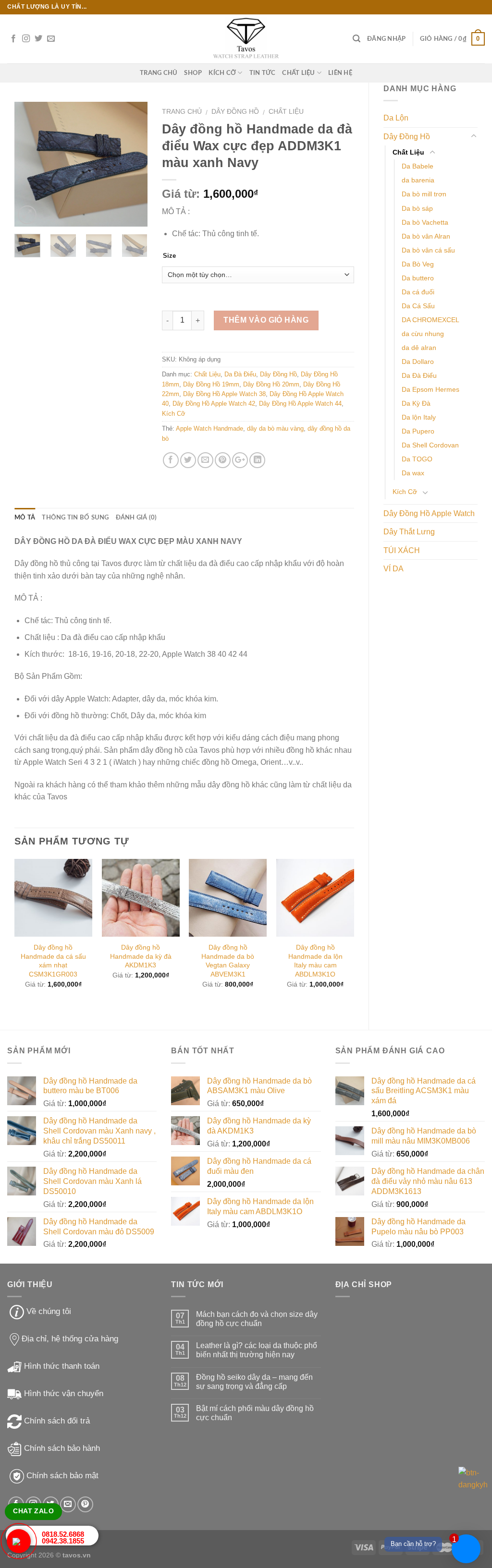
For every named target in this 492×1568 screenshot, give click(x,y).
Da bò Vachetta (425, 222)
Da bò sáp (417, 208)
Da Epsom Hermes (430, 389)
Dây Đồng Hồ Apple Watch (429, 513)
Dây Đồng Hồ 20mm (271, 384)
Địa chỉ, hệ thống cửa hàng (70, 1338)
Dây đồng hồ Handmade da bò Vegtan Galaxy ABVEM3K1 (227, 960)
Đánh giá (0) (136, 517)
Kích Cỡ (222, 73)
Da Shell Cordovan (430, 445)
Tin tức (262, 73)
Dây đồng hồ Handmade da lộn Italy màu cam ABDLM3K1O (315, 960)
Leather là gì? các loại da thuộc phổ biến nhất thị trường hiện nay (256, 1350)
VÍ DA (393, 569)
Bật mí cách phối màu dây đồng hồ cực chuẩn (255, 1413)
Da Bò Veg (418, 264)
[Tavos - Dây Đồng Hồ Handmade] (246, 39)
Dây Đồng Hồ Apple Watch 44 (300, 403)
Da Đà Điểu (419, 375)
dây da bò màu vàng (275, 428)
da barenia (418, 180)
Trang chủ (182, 111)
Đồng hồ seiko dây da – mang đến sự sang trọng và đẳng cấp (254, 1381)
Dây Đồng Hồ (406, 137)
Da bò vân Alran (426, 236)
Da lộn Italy (419, 417)
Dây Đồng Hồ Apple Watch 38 (224, 394)
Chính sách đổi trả (57, 1420)
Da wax (413, 473)
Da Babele (417, 166)
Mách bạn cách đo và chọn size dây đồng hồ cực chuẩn (257, 1318)
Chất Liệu (298, 73)
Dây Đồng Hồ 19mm (211, 384)
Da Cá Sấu (418, 306)
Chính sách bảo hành (62, 1448)
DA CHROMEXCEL (430, 320)
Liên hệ (340, 73)
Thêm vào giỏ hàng (265, 320)
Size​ (169, 255)
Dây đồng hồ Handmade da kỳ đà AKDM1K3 (141, 956)
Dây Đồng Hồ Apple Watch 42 (213, 403)
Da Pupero (418, 431)
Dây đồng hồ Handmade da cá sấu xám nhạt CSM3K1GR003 (53, 960)
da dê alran (419, 347)
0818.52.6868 (63, 1534)
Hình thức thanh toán (61, 1366)
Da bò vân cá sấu (428, 250)
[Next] (132, 164)
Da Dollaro (418, 361)
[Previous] (29, 164)
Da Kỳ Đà (416, 403)
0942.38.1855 (63, 1541)
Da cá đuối (418, 292)
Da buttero (418, 278)
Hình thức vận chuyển (63, 1393)
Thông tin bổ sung (75, 517)
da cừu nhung (423, 334)
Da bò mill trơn (424, 194)
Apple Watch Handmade (209, 428)
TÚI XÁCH (401, 550)
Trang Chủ (158, 73)
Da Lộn (395, 118)
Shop (193, 73)
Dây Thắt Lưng (409, 532)
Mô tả (24, 517)
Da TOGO (417, 459)
